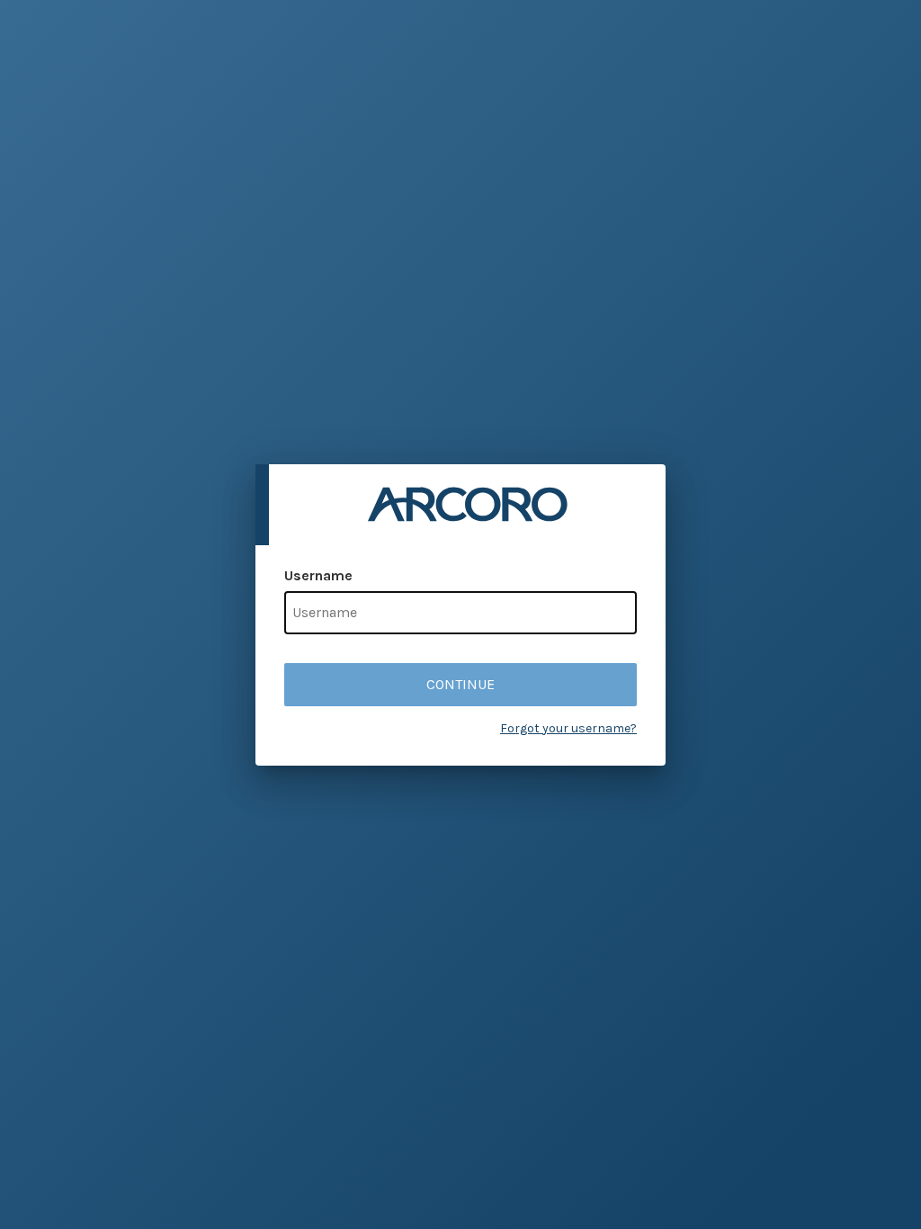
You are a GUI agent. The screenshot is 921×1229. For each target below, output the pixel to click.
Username (318, 575)
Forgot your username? (568, 728)
